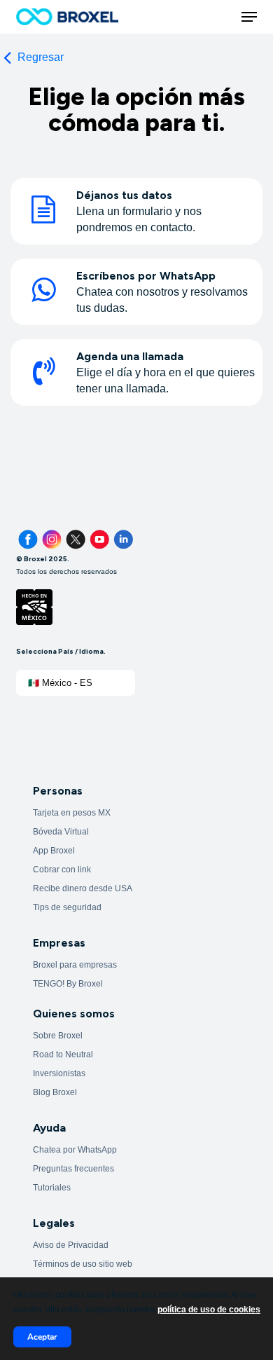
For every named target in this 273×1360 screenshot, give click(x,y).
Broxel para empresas (75, 965)
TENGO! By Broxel (68, 984)
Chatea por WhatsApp (75, 1150)
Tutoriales (52, 1188)
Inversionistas (59, 1073)
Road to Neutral (63, 1054)
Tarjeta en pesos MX (72, 813)
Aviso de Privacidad (70, 1245)
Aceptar (42, 1336)
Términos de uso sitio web (82, 1264)
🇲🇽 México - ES (60, 683)
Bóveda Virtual (61, 832)
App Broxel (54, 851)
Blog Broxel (55, 1092)
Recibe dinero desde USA (82, 888)
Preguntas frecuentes (73, 1169)
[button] (249, 17)
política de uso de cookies (209, 1309)
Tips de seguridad (67, 907)
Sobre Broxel (58, 1035)
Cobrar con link (62, 869)
